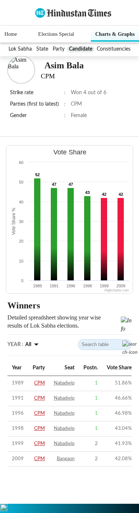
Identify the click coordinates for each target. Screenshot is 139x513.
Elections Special (56, 34)
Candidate (80, 49)
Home (10, 34)
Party (58, 49)
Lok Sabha (20, 49)
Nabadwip (64, 383)
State (42, 49)
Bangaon (66, 458)
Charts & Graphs (115, 34)
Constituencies (113, 49)
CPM (39, 383)
